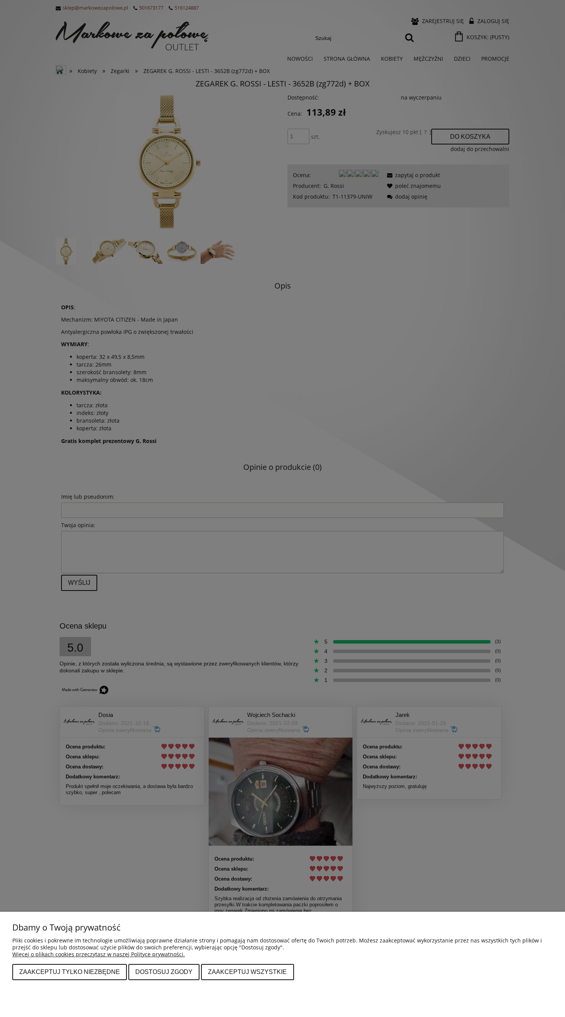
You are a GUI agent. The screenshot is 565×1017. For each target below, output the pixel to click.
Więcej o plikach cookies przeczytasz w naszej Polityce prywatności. (98, 954)
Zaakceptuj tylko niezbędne (69, 971)
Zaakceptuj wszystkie (247, 971)
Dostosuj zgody (164, 971)
